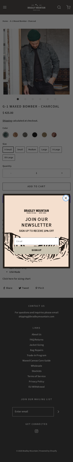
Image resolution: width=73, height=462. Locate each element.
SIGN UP (36, 250)
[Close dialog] (66, 198)
